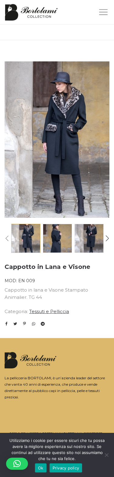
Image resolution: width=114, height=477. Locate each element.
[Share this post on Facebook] (6, 323)
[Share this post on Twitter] (15, 323)
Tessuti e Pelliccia (49, 311)
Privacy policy (66, 468)
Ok (40, 468)
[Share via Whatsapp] (33, 323)
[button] (17, 464)
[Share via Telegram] (42, 323)
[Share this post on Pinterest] (24, 323)
